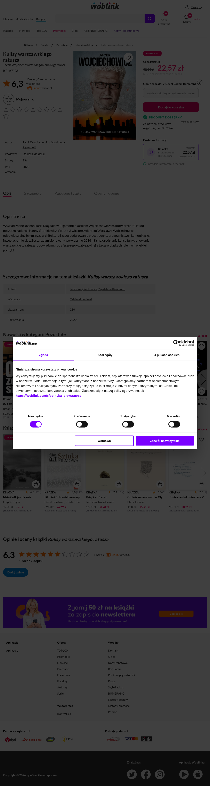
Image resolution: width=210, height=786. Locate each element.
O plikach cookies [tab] (166, 355)
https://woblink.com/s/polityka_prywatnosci (49, 395)
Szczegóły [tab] (105, 355)
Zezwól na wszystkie (164, 440)
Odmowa (104, 440)
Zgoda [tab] (43, 355)
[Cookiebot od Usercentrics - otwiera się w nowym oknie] (176, 343)
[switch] (82, 424)
